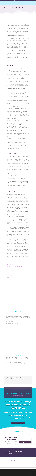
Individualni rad (9, 275)
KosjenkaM (7, 9)
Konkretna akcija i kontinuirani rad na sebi (13, 268)
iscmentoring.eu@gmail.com (18, 395)
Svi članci (8, 273)
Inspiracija (16, 9)
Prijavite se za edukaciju (18, 423)
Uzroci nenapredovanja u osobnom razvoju (14, 266)
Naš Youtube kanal (9, 277)
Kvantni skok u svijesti (10, 264)
